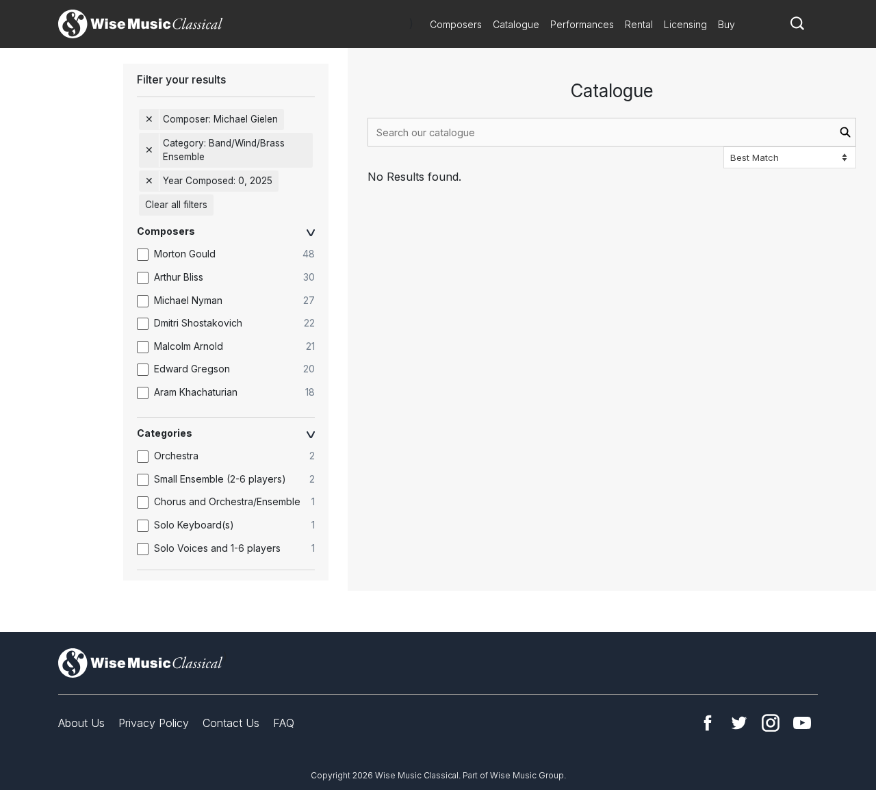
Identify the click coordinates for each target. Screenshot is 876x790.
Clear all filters (176, 204)
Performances (582, 24)
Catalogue (516, 24)
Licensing (685, 24)
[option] (232, 254)
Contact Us (231, 723)
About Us (81, 723)
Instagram (771, 723)
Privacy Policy (153, 723)
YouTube (802, 723)
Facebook (708, 723)
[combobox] (612, 132)
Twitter (739, 723)
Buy (726, 24)
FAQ (283, 723)
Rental (639, 24)
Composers (456, 24)
